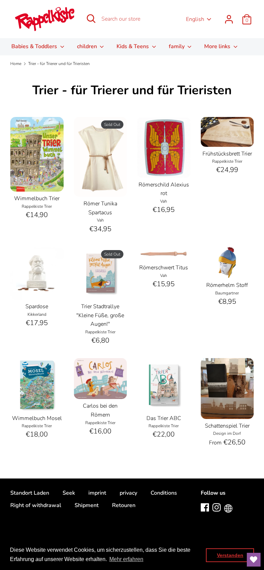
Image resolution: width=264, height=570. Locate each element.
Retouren (123, 505)
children (87, 46)
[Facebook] (205, 507)
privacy (128, 493)
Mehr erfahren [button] (126, 559)
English (195, 19)
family (177, 46)
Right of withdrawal (35, 505)
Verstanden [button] (230, 555)
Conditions (164, 493)
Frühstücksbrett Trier (227, 154)
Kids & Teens (133, 46)
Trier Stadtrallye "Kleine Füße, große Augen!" (100, 315)
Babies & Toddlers (34, 46)
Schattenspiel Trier (227, 426)
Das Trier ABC (163, 418)
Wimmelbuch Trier (36, 198)
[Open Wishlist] (254, 560)
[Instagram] (216, 507)
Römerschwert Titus (163, 267)
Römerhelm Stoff (227, 285)
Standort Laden (29, 493)
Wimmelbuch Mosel (37, 418)
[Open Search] (91, 18)
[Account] (229, 16)
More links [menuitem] (218, 46)
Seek (69, 493)
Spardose (36, 306)
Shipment (87, 505)
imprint (97, 493)
